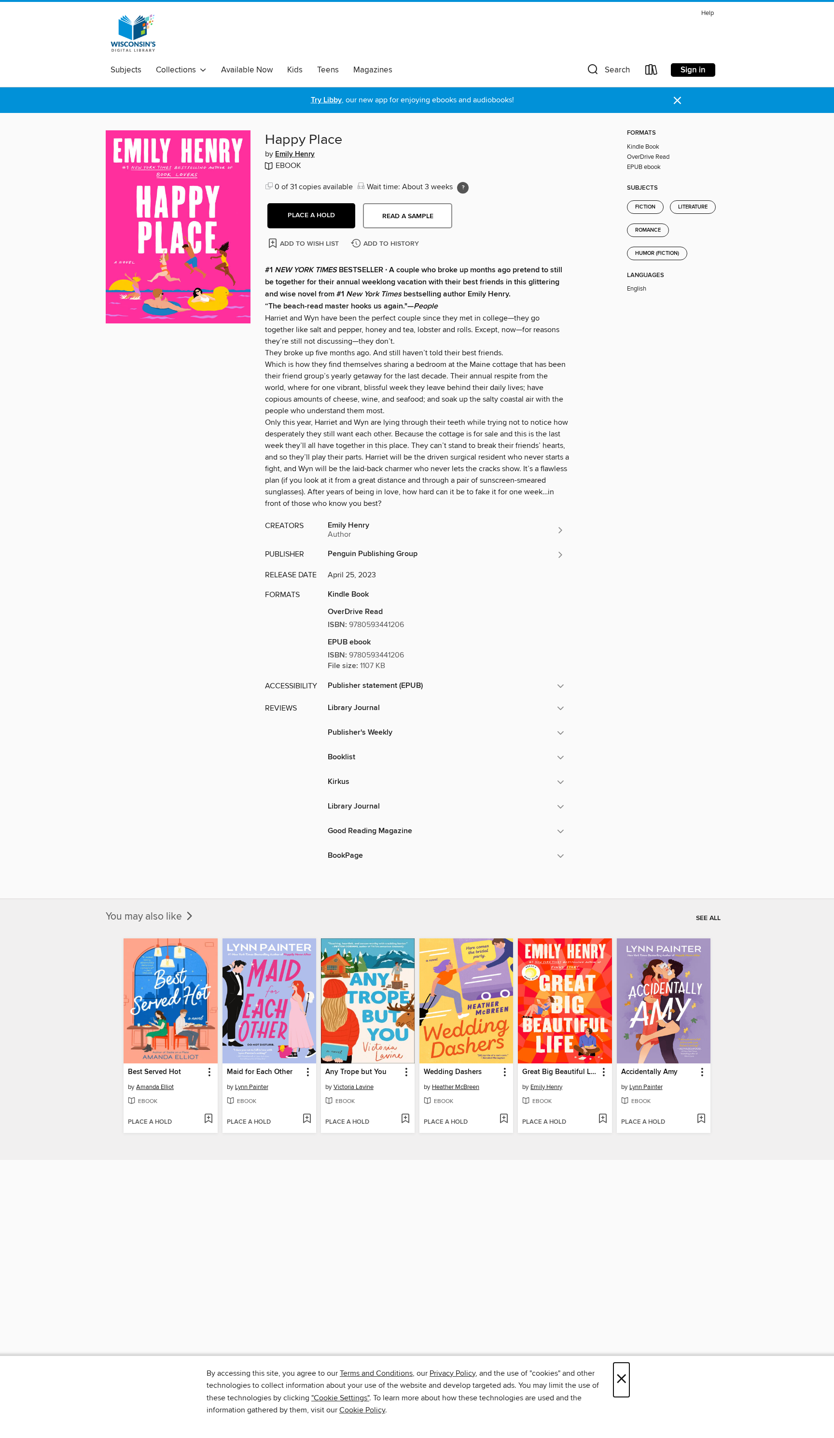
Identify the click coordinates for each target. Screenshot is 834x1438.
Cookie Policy (362, 1410)
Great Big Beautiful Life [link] (560, 1072)
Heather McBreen (455, 1087)
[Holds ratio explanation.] (463, 188)
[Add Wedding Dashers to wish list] (504, 1119)
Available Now (247, 70)
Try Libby (326, 100)
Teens (328, 70)
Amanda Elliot (155, 1087)
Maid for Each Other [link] (259, 1072)
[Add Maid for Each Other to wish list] (307, 1119)
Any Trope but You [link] (356, 1072)
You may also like (145, 916)
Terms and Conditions (376, 1373)
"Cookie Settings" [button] (340, 1398)
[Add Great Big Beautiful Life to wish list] (603, 1119)
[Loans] (651, 71)
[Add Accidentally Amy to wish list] (701, 1119)
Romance (648, 230)
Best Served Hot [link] (154, 1072)
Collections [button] (178, 70)
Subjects (126, 70)
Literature (693, 207)
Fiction (645, 207)
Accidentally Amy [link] (649, 1072)
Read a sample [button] (407, 216)
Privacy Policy (452, 1373)
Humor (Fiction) (657, 253)
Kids (295, 70)
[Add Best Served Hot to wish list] (208, 1119)
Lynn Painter (251, 1087)
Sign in (693, 70)
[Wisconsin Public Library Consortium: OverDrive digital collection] (133, 33)
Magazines (372, 70)
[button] (607, 71)
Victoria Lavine (354, 1087)
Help (707, 13)
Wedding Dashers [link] (453, 1072)
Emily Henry (295, 154)
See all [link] (708, 918)
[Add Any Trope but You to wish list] (405, 1119)
